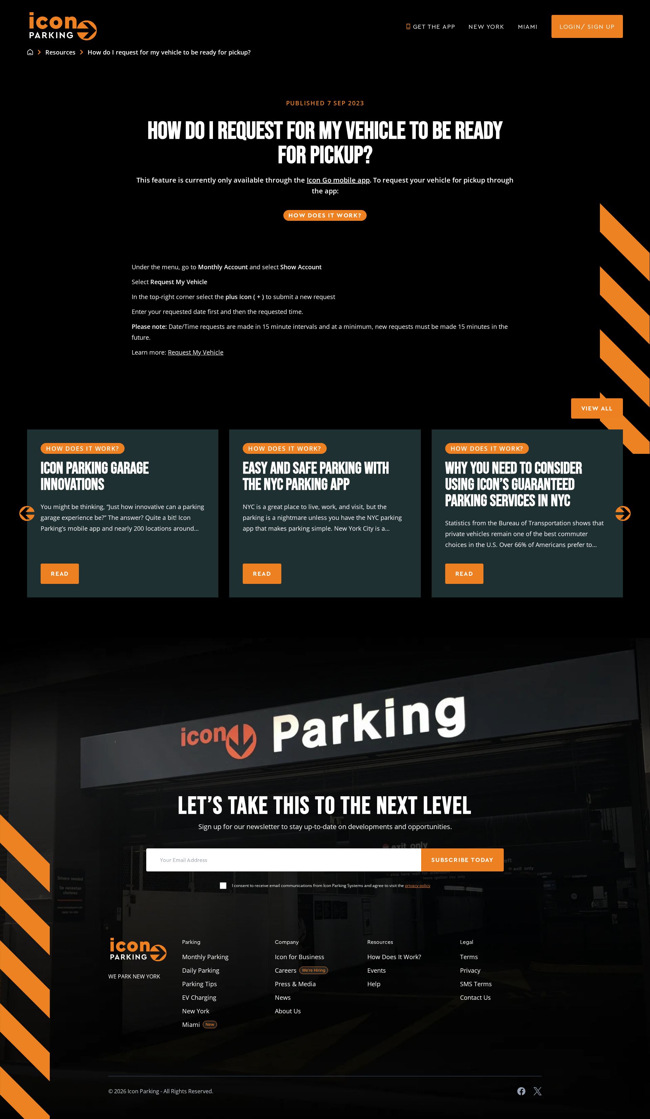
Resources (380, 941)
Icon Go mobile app (338, 180)
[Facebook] (521, 1091)
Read (60, 574)
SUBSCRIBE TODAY (462, 860)
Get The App (434, 26)
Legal (466, 941)
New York (486, 26)
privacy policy (417, 885)
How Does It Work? (325, 215)
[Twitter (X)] (538, 1091)
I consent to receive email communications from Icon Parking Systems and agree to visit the (331, 885)
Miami (528, 26)
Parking (191, 941)
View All (597, 408)
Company (287, 941)
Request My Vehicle (195, 352)
